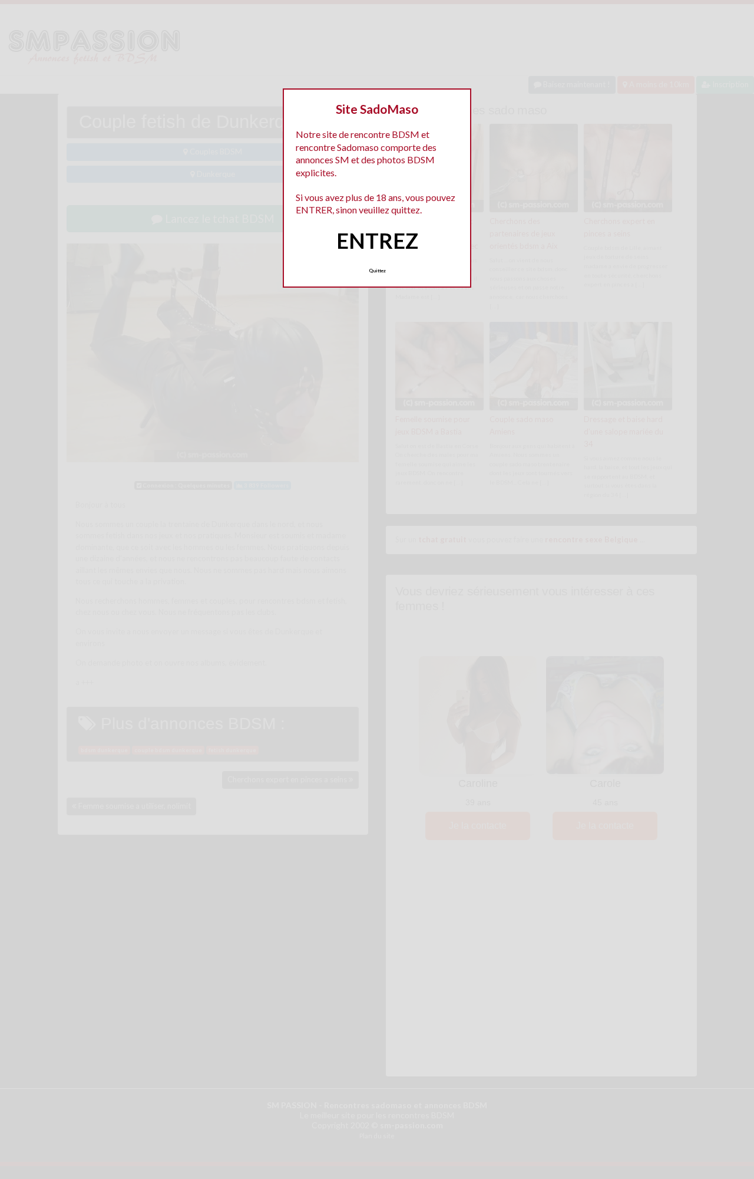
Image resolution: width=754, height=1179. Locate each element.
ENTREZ (377, 240)
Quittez (377, 271)
